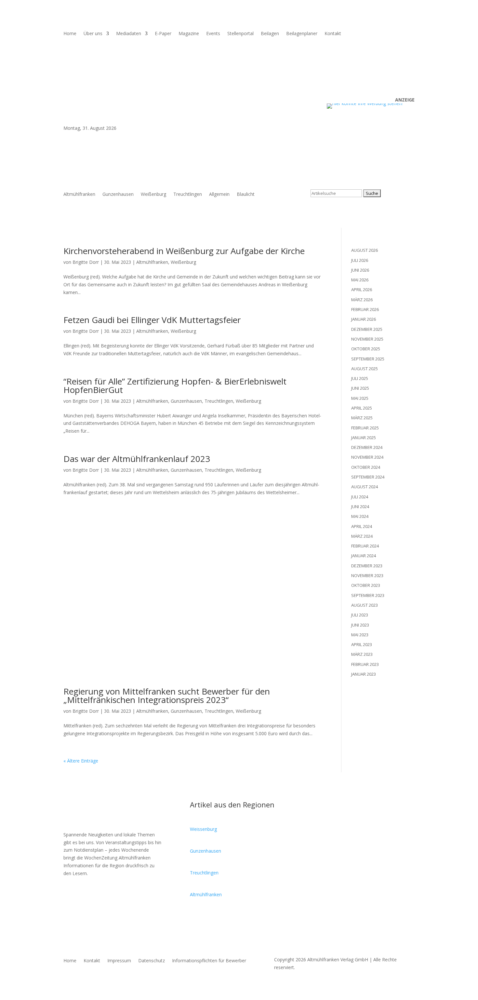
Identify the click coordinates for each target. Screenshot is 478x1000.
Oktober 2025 (365, 349)
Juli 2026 (359, 260)
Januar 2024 (363, 556)
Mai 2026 (359, 280)
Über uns (93, 33)
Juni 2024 (360, 506)
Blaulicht (246, 194)
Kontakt (333, 33)
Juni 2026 (360, 270)
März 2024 (362, 536)
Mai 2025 (359, 398)
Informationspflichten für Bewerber (209, 961)
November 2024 (367, 457)
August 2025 (364, 369)
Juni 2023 (360, 625)
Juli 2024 (359, 497)
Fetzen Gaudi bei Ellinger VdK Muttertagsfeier (152, 320)
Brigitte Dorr (86, 262)
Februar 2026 (365, 309)
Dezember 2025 (366, 329)
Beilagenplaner (301, 33)
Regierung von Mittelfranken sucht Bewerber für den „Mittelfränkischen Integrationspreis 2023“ (166, 695)
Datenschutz (151, 961)
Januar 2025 (363, 437)
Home (69, 33)
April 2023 (361, 644)
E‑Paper (163, 33)
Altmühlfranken (79, 194)
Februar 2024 (365, 546)
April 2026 (361, 289)
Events (213, 33)
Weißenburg (153, 194)
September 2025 (367, 359)
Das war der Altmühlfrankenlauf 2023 (136, 459)
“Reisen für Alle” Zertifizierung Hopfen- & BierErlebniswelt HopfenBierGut (174, 385)
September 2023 (367, 595)
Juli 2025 (359, 378)
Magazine (189, 33)
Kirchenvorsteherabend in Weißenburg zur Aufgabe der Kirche (184, 251)
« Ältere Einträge (80, 761)
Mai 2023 (359, 635)
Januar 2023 (363, 674)
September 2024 (367, 477)
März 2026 (362, 300)
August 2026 (364, 250)
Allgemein (219, 194)
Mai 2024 (359, 516)
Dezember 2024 (366, 447)
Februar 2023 (365, 664)
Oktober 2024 (365, 467)
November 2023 (367, 575)
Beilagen (270, 33)
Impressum (119, 961)
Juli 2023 (359, 615)
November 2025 (367, 339)
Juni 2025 (360, 388)
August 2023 (364, 605)
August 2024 (364, 487)
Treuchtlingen (187, 194)
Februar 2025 (365, 428)
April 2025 (361, 408)
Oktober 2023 (365, 585)
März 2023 (362, 654)
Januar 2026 (363, 319)
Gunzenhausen (118, 194)
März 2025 (362, 418)
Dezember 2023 (366, 566)
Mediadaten (128, 33)
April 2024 (361, 526)
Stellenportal (240, 33)
